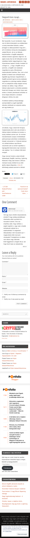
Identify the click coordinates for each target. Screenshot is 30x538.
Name (4, 276)
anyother (6, 22)
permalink (12, 180)
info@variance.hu (14, 336)
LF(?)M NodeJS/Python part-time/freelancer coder (7, 191)
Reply (25, 246)
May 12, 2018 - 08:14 (17, 19)
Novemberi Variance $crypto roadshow (13, 489)
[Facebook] (20, 2)
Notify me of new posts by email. (14, 299)
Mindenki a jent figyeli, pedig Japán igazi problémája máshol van (16, 395)
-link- (19, 165)
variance (7, 19)
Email (4, 282)
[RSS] (25, 2)
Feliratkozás (7, 468)
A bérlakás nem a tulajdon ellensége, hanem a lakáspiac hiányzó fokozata (18, 419)
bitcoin (11, 178)
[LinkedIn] (28, 2)
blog (10, 22)
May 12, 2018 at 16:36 (15, 211)
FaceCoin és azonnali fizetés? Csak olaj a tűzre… (23, 190)
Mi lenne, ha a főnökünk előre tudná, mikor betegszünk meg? (16, 427)
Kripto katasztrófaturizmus (18, 368)
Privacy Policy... (5, 338)
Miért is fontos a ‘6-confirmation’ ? (17, 351)
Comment (5, 262)
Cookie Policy (8, 531)
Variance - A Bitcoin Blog (8, 2)
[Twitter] (23, 2)
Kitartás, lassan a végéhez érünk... (12, 501)
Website (4, 288)
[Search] (26, 314)
